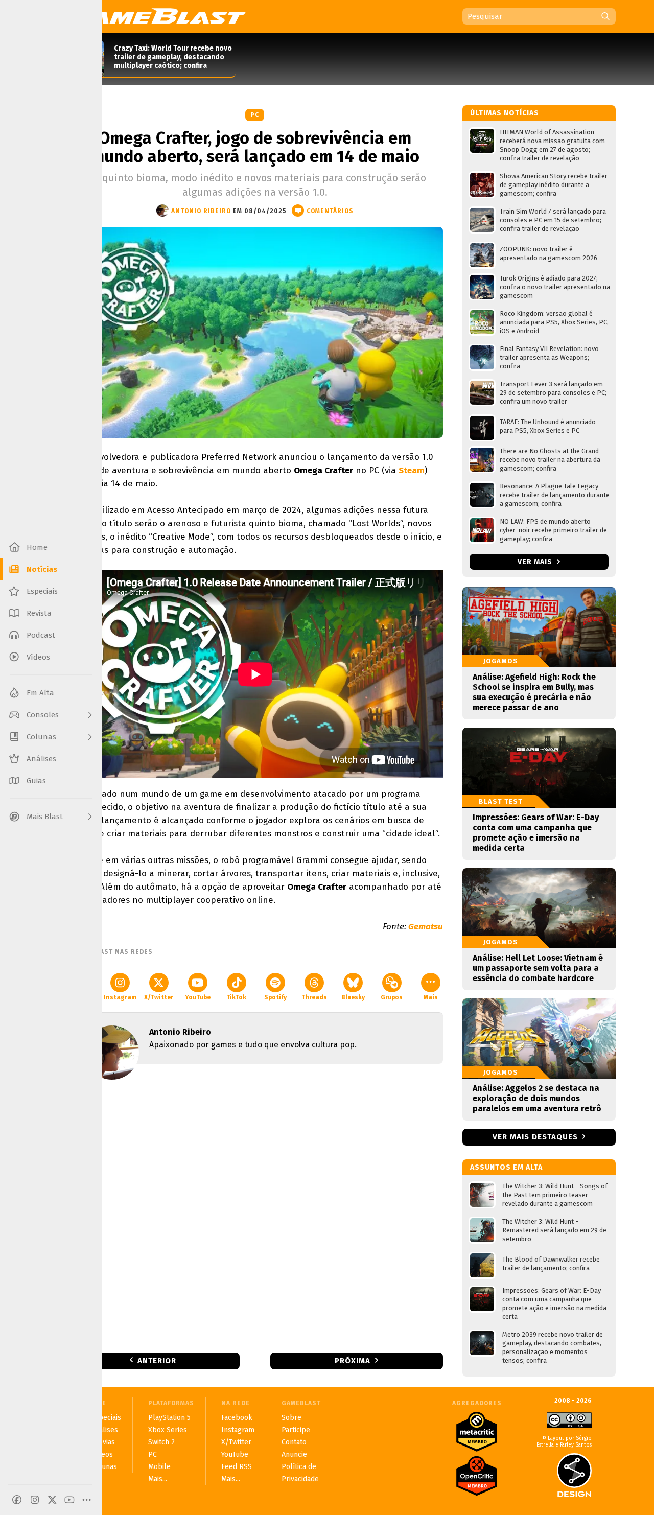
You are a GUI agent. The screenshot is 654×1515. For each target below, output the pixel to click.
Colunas (104, 1466)
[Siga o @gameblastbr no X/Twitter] (52, 1499)
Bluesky (353, 997)
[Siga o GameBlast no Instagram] (34, 1499)
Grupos (392, 997)
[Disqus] (255, 1207)
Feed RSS (236, 1466)
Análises (104, 1430)
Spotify (275, 997)
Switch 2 (161, 1442)
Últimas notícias (504, 113)
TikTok (236, 997)
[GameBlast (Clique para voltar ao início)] (156, 16)
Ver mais (536, 561)
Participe (296, 1430)
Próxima (352, 1360)
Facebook (236, 1417)
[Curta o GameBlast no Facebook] (17, 1499)
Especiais (106, 1417)
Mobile (159, 1466)
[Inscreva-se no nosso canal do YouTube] (69, 1499)
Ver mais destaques (535, 1136)
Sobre (291, 1417)
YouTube (198, 997)
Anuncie (294, 1454)
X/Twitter (158, 997)
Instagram (120, 997)
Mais (431, 997)
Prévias (103, 1442)
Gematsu (425, 926)
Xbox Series (167, 1430)
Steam (412, 470)
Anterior (156, 1360)
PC (254, 115)
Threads (314, 997)
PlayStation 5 (169, 1417)
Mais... (157, 1479)
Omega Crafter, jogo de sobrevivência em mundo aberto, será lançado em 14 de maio (254, 147)
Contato (294, 1442)
